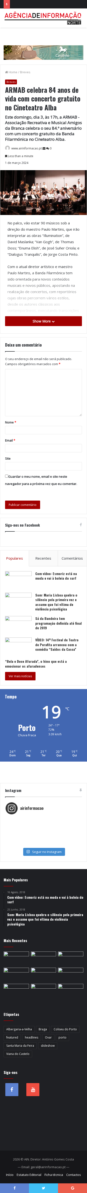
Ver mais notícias (20, 676)
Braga (43, 1029)
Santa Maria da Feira (20, 1046)
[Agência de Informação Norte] (43, 18)
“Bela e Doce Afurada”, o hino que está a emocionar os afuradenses (36, 664)
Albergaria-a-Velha (19, 1029)
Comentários (72, 558)
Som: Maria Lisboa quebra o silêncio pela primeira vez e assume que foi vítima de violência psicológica (56, 602)
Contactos (73, 1175)
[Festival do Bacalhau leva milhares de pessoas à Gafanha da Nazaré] (43, 991)
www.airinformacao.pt (26, 148)
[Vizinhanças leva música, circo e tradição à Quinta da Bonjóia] (70, 975)
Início (10, 1175)
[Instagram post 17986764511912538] (43, 829)
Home (12, 72)
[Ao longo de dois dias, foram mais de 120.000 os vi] (43, 839)
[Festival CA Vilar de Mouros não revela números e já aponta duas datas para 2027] (16, 959)
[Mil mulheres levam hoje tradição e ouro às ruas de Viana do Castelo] (70, 991)
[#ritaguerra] (43, 834)
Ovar (48, 1037)
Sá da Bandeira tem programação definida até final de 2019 (58, 623)
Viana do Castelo (17, 1054)
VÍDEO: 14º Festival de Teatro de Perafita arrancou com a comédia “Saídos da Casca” (57, 644)
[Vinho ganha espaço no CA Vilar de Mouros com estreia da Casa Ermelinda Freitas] (43, 975)
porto (62, 1037)
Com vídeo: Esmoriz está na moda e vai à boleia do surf (56, 576)
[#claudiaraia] (43, 824)
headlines (31, 1037)
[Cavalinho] (43, 46)
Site (8, 458)
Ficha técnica (53, 1175)
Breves (25, 72)
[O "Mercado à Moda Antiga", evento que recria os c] (43, 844)
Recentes (43, 558)
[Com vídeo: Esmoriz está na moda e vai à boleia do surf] (18, 580)
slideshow (48, 1046)
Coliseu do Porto (65, 1029)
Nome (10, 422)
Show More (42, 321)
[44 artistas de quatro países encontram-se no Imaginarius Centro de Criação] (70, 959)
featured (12, 1037)
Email (10, 440)
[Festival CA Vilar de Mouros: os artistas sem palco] (16, 975)
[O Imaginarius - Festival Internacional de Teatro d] (43, 820)
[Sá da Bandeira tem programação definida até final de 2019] (18, 625)
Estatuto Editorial (29, 1175)
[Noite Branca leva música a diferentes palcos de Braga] (43, 959)
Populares (14, 558)
